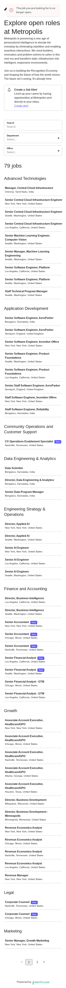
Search (10, 123)
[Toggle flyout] (59, 138)
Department (13, 135)
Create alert (21, 105)
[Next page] (44, 962)
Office (10, 148)
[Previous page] (22, 962)
